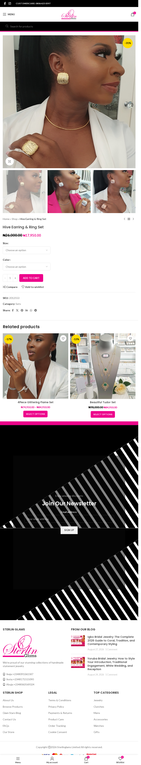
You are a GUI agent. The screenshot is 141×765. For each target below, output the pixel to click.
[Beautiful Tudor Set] (103, 366)
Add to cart (31, 278)
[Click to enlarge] (10, 161)
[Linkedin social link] (26, 310)
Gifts (97, 732)
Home (6, 218)
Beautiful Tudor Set (103, 402)
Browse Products (13, 706)
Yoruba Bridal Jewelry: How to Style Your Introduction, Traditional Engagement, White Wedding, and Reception (111, 664)
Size (5, 243)
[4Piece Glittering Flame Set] (35, 366)
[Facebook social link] (5, 3)
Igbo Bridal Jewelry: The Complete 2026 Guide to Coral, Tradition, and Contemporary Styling (111, 640)
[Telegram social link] (35, 310)
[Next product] (133, 219)
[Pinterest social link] (22, 310)
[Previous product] (124, 219)
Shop (15, 218)
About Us (8, 700)
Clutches (99, 706)
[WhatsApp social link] (31, 310)
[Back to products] (129, 219)
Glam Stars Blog (12, 712)
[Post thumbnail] (78, 643)
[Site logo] (69, 14)
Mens (97, 712)
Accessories (101, 719)
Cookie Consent (57, 732)
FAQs (6, 725)
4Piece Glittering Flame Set (35, 402)
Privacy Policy (56, 706)
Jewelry (98, 700)
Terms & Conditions (59, 700)
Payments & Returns (60, 712)
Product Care (56, 719)
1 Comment (111, 649)
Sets (18, 303)
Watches (99, 725)
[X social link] (17, 310)
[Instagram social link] (9, 3)
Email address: (69, 511)
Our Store (8, 732)
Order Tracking (57, 725)
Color (6, 259)
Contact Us (9, 719)
